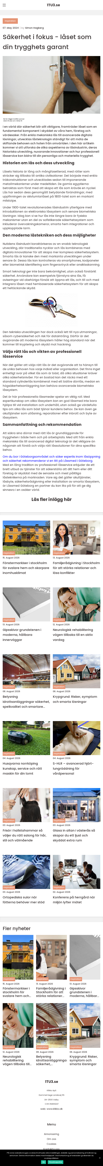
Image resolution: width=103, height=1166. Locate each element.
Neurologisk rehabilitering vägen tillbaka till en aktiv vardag (73, 635)
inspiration (10, 20)
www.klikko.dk (55, 1109)
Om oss (51, 1139)
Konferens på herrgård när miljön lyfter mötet (74, 899)
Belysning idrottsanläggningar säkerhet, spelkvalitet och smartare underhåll (26, 701)
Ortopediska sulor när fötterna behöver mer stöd (24, 899)
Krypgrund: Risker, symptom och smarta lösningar (75, 699)
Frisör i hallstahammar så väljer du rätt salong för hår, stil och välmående (24, 835)
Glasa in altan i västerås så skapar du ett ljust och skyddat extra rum (74, 835)
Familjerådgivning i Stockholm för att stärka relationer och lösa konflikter (76, 568)
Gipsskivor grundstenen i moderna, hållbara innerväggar (22, 635)
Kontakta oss (51, 1149)
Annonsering (51, 1134)
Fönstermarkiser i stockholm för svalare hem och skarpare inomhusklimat (26, 568)
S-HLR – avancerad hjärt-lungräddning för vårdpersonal (73, 768)
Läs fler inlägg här (52, 499)
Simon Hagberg (34, 28)
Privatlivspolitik (55, 1162)
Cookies (51, 1144)
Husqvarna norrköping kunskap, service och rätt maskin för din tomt (22, 768)
